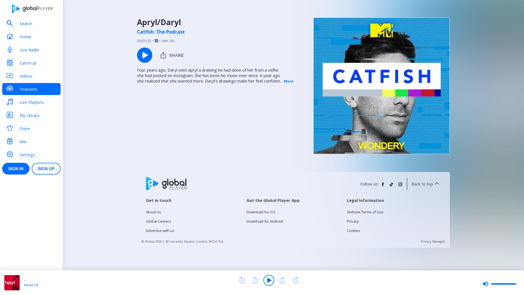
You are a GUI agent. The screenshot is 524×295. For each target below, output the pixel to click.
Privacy (353, 221)
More (288, 81)
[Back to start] (241, 280)
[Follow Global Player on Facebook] (383, 186)
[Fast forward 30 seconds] (282, 280)
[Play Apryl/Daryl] (144, 55)
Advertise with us (160, 230)
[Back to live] (296, 280)
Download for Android (264, 221)
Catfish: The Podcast (161, 32)
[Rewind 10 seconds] (255, 280)
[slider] (500, 283)
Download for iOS (261, 212)
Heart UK (31, 284)
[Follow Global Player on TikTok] (391, 186)
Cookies (353, 230)
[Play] (268, 280)
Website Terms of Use (365, 212)
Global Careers (158, 221)
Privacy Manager (433, 241)
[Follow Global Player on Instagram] (400, 186)
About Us (153, 212)
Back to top (422, 184)
